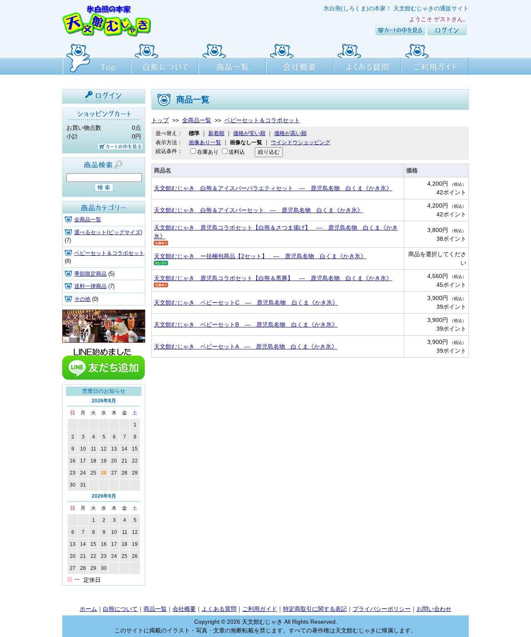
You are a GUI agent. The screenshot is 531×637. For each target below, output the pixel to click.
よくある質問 (367, 58)
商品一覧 (232, 58)
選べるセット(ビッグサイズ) (108, 232)
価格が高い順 (290, 133)
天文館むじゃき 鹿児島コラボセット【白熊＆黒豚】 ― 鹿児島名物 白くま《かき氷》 (273, 278)
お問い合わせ (434, 609)
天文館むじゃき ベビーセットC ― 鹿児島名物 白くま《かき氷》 (246, 302)
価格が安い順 (249, 133)
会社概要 (300, 58)
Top (96, 58)
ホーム (88, 609)
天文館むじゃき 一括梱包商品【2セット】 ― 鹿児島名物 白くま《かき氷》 (260, 256)
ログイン (447, 30)
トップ (160, 120)
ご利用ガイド (435, 58)
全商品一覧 (87, 219)
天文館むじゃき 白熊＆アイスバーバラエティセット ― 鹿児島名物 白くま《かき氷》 (273, 188)
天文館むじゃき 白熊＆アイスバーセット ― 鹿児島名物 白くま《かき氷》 (258, 210)
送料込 (237, 152)
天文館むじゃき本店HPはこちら (103, 326)
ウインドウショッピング (300, 142)
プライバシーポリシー (382, 609)
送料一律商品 (90, 286)
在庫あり (208, 152)
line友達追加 (103, 363)
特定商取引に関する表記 (315, 609)
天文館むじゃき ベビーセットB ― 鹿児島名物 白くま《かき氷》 (246, 324)
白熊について (164, 58)
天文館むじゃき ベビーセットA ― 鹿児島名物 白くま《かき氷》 (245, 346)
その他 (82, 299)
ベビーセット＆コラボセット (109, 253)
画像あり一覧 (205, 142)
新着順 (216, 133)
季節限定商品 (90, 274)
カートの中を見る (400, 30)
